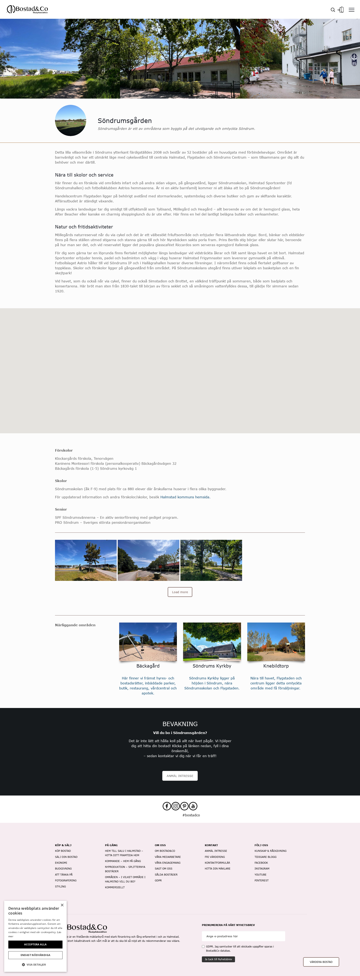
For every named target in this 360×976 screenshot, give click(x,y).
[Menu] (351, 9)
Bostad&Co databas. (218, 950)
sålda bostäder (166, 874)
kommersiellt (115, 887)
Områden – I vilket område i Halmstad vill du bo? (125, 879)
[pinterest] (184, 806)
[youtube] (193, 806)
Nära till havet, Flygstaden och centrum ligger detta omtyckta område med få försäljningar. (276, 683)
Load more (180, 592)
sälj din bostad (66, 856)
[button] (35, 965)
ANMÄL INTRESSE (180, 776)
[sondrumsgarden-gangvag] (211, 560)
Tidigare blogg (265, 856)
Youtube (260, 874)
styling (60, 886)
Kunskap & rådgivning (270, 850)
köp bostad (63, 850)
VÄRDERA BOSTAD (321, 961)
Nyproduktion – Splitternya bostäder (125, 869)
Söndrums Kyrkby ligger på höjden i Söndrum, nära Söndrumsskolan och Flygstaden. (212, 683)
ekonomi (61, 862)
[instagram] (175, 806)
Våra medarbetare (168, 856)
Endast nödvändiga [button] (35, 955)
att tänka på (63, 874)
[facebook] (166, 806)
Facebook (261, 862)
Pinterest (262, 880)
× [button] (62, 905)
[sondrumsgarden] (274, 542)
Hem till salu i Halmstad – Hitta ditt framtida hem (124, 853)
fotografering (65, 880)
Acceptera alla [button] (35, 944)
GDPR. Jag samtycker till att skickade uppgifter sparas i (240, 948)
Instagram (262, 868)
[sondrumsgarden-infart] (148, 560)
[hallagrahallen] (274, 549)
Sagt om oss (163, 868)
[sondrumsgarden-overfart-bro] (86, 560)
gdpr (158, 880)
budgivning (63, 868)
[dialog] (35, 936)
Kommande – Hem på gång (123, 861)
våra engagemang (167, 862)
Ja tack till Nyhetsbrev (218, 959)
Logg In (340, 8)
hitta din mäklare (217, 868)
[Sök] (333, 9)
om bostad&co (165, 850)
